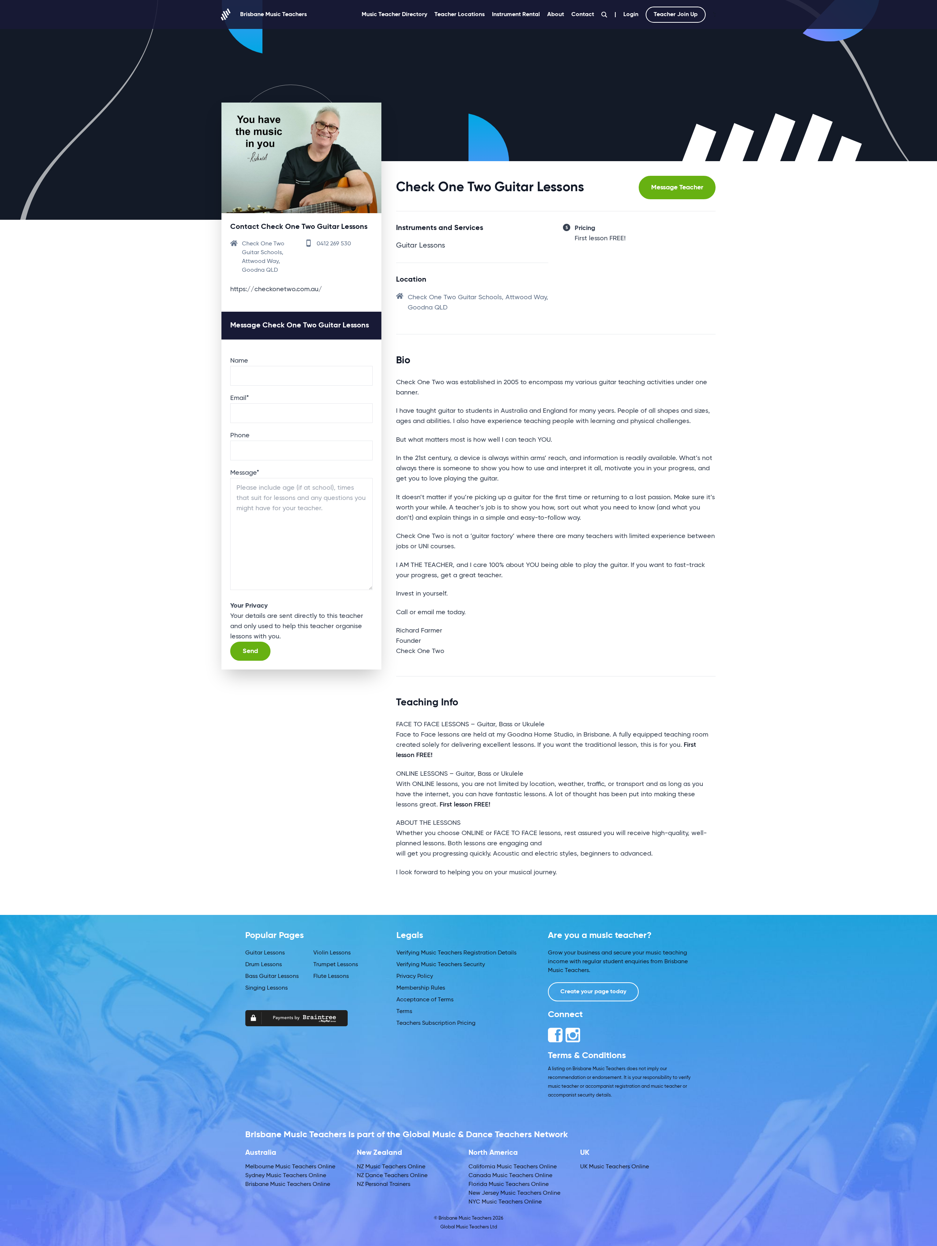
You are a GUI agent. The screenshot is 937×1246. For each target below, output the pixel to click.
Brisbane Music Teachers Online (287, 1184)
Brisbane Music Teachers (273, 15)
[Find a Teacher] (604, 15)
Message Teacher (677, 187)
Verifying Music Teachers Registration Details (456, 953)
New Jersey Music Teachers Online (514, 1193)
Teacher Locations (459, 15)
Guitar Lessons (265, 953)
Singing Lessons (266, 988)
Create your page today (593, 992)
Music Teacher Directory (394, 15)
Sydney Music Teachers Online (285, 1176)
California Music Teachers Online (512, 1167)
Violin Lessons (332, 953)
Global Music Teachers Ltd (468, 1227)
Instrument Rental (516, 15)
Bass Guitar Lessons (272, 976)
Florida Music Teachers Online (508, 1184)
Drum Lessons (263, 965)
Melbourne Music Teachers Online (290, 1167)
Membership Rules (420, 988)
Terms (404, 1012)
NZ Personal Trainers (383, 1184)
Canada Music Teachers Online (510, 1176)
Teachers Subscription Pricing (435, 1023)
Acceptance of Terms (424, 1000)
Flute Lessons (331, 976)
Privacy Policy (414, 976)
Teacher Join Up (676, 15)
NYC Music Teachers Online (505, 1202)
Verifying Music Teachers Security (440, 965)
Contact (582, 15)
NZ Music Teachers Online (391, 1167)
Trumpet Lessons (335, 965)
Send (250, 651)
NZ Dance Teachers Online (392, 1176)
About (555, 15)
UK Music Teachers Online (614, 1167)
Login (630, 15)
